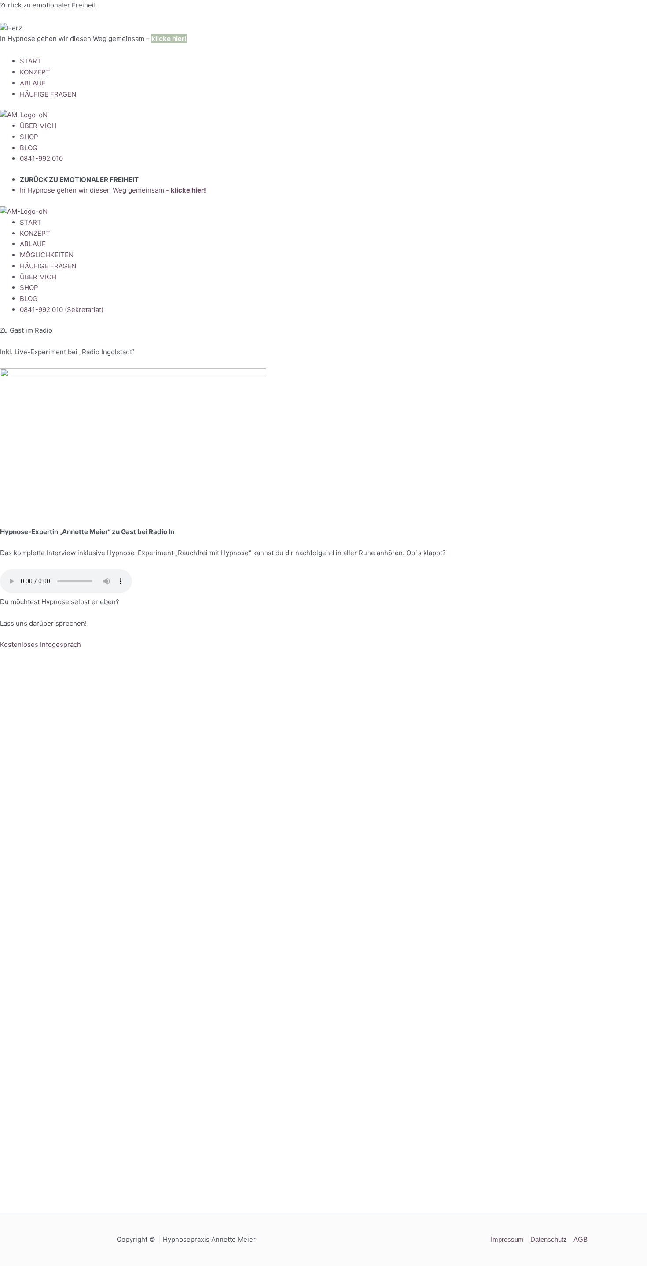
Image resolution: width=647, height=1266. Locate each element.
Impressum (507, 1239)
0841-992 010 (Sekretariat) (61, 309)
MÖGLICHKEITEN (47, 255)
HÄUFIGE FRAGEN (48, 94)
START (30, 61)
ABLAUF (33, 83)
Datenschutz (548, 1239)
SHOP (29, 137)
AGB (580, 1239)
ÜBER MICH (38, 126)
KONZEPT (35, 72)
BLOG (28, 148)
